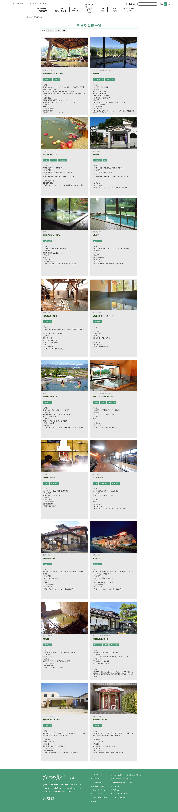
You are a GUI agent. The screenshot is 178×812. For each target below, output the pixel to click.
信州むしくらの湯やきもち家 (103, 397)
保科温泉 (96, 154)
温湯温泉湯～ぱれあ (50, 316)
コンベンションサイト (14, 3)
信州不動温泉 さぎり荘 (100, 639)
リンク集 (116, 786)
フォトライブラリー (100, 790)
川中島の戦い (104, 483)
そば (46, 160)
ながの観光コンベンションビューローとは (128, 775)
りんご (53, 160)
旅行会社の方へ (118, 790)
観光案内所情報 (98, 786)
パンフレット (97, 775)
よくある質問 (97, 794)
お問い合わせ (97, 782)
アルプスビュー (98, 79)
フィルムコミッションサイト (35, 3)
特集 (64, 31)
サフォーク (97, 645)
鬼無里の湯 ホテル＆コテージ (103, 316)
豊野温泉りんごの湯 (50, 154)
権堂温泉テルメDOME (100, 720)
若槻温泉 (46, 639)
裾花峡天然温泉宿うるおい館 (53, 74)
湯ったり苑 (96, 558)
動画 (94, 801)
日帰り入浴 (50, 31)
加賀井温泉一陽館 (49, 558)
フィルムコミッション (121, 797)
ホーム (30, 17)
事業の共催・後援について (122, 779)
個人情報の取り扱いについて (123, 782)
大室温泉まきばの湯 (50, 397)
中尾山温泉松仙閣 (49, 477)
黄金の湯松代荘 (98, 477)
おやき (96, 402)
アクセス (96, 779)
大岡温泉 (96, 74)
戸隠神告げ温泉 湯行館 (51, 235)
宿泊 (103, 402)
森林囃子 (96, 235)
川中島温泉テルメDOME (51, 720)
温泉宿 (58, 31)
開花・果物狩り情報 (100, 797)
